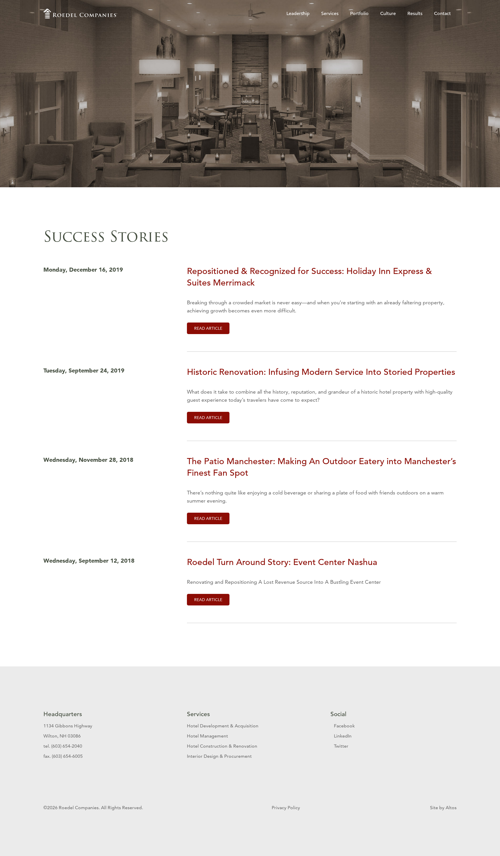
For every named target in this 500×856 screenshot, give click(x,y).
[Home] (80, 13)
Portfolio (359, 13)
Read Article (208, 328)
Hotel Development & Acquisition (222, 726)
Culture (388, 13)
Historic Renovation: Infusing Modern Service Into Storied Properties (321, 372)
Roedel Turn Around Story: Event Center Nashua (282, 562)
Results (414, 13)
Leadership (298, 13)
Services (330, 13)
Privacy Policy (286, 807)
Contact (442, 13)
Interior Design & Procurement (219, 756)
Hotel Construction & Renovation (222, 746)
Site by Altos (443, 807)
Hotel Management (207, 736)
